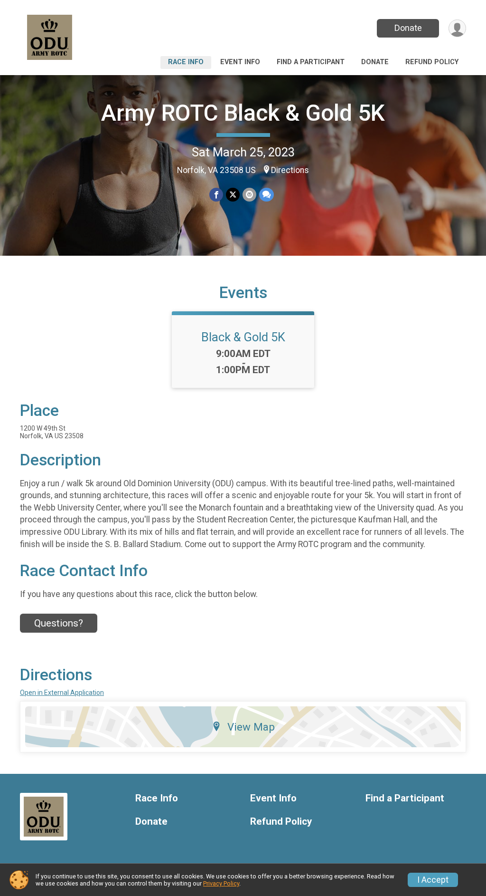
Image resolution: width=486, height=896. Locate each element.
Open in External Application (62, 692)
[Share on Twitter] (233, 195)
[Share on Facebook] (216, 195)
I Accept (433, 880)
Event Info (240, 62)
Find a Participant (311, 62)
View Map (251, 727)
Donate (408, 28)
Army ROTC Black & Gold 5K (243, 112)
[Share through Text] (266, 195)
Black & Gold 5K (243, 337)
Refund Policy (431, 62)
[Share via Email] (249, 195)
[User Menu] (457, 28)
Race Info (186, 62)
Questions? (58, 623)
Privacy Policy (221, 883)
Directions (290, 170)
